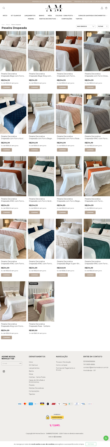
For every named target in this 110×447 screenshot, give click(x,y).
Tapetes (79, 19)
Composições (66, 19)
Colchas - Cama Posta (64, 15)
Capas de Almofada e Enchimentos (92, 15)
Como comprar (61, 365)
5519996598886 (89, 361)
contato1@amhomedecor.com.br (95, 367)
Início (5, 15)
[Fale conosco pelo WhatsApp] (106, 438)
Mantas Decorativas (47, 19)
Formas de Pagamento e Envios (65, 369)
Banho (41, 15)
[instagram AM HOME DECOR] (4, 371)
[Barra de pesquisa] (4, 8)
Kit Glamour (16, 15)
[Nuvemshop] (55, 437)
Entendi (91, 444)
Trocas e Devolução (63, 362)
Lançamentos (29, 15)
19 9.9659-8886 (89, 364)
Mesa (50, 15)
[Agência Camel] (55, 425)
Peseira (31, 19)
